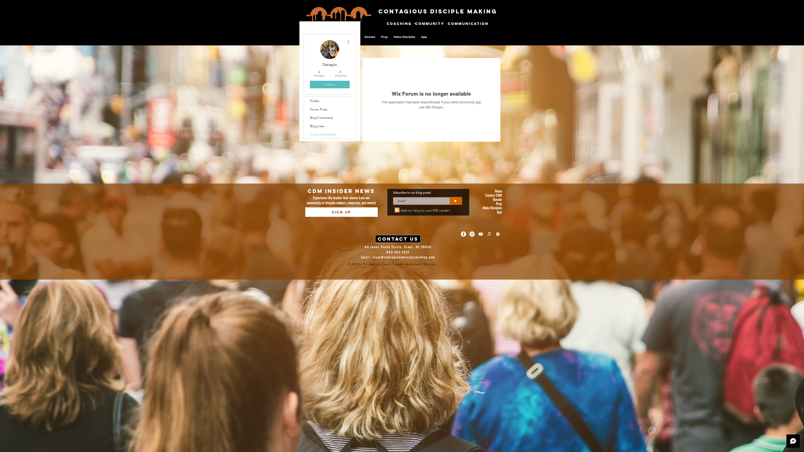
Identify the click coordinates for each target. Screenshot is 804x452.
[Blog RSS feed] (397, 210)
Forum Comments (322, 134)
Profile (314, 101)
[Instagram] (472, 234)
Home (498, 191)
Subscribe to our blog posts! (412, 192)
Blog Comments (321, 118)
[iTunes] (489, 234)
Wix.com (429, 264)
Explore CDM (493, 195)
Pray (499, 204)
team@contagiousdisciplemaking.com (403, 257)
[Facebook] (463, 234)
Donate (497, 199)
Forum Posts (318, 109)
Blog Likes (317, 126)
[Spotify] (497, 234)
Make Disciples (492, 208)
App (499, 212)
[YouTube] (480, 234)
